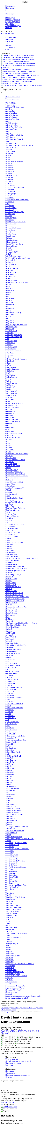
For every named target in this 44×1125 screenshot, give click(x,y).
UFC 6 (7, 925)
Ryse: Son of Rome (12, 722)
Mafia (7, 540)
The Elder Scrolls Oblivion (15, 861)
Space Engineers (11, 760)
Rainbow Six (10, 681)
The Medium (10, 873)
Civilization (9, 220)
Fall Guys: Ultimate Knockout (16, 359)
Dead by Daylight (11, 268)
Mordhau (8, 581)
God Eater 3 (9, 415)
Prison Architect (11, 663)
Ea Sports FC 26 (11, 331)
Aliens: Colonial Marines (14, 127)
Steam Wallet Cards (12, 788)
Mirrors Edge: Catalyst (13, 575)
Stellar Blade (10, 794)
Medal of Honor (11, 554)
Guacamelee (9, 431)
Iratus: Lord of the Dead (14, 498)
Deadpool (8, 278)
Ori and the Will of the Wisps (15, 625)
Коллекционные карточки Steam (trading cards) (23, 996)
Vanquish (8, 941)
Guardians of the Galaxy (14, 433)
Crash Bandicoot (11, 240)
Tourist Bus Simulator (13, 909)
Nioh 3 (7, 617)
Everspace (9, 355)
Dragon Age (9, 321)
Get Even (8, 409)
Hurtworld (9, 480)
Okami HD (9, 621)
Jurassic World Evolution (14, 502)
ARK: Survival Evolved (14, 139)
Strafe (7, 800)
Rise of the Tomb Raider (14, 704)
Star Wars (8, 778)
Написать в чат (10, 1010)
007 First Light (10, 103)
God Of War (9, 417)
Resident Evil (10, 696)
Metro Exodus (10, 562)
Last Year (8, 512)
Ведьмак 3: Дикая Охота (14, 988)
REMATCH (9, 691)
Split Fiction (9, 774)
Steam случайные (12, 99)
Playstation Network (12, 653)
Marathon (8, 548)
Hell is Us (9, 456)
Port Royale (9, 655)
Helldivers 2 (9, 462)
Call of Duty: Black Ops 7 (14, 212)
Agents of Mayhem (12, 119)
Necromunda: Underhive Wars (16, 607)
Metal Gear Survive (12, 560)
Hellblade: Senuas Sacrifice (15, 460)
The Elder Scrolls (11, 859)
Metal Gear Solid (11, 556)
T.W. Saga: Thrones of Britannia (17, 827)
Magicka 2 (9, 544)
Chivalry (8, 216)
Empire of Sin (10, 343)
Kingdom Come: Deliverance (15, 508)
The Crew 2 (9, 851)
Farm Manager (10, 367)
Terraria (8, 841)
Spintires (8, 770)
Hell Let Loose (10, 458)
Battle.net (8, 163)
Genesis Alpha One (12, 407)
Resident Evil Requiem (13, 698)
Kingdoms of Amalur (13, 510)
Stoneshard (9, 798)
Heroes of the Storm (12, 466)
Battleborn (9, 165)
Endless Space (10, 349)
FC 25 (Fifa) (9, 371)
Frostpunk (9, 397)
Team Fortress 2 (11, 833)
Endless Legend (11, 347)
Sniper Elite (9, 750)
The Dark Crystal (11, 855)
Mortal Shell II (10, 585)
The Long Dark (11, 871)
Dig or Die (9, 302)
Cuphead (8, 250)
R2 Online (9, 675)
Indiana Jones (10, 486)
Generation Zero (11, 405)
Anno (7, 131)
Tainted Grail (10, 829)
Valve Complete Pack (13, 937)
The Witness (9, 889)
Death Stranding (11, 280)
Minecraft (8, 573)
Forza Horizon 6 (11, 393)
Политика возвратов (13, 1063)
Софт (7, 49)
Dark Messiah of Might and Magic (17, 258)
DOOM (8, 317)
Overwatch (9, 635)
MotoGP (8, 589)
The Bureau (9, 847)
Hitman (8, 468)
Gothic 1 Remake (11, 419)
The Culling (9, 853)
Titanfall (8, 895)
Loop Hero (9, 530)
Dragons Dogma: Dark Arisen (16, 325)
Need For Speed (11, 609)
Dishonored (9, 308)
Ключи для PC (10, 37)
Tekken (8, 835)
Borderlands (9, 202)
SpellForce (9, 764)
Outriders (8, 631)
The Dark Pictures (11, 857)
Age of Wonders (11, 117)
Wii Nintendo (10, 966)
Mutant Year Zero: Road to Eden (17, 597)
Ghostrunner (9, 413)
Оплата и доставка (12, 20)
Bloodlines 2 (9, 198)
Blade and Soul (10, 190)
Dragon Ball (9, 323)
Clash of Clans (10, 224)
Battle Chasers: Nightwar (14, 161)
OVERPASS (10, 633)
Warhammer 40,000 (12, 956)
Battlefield (9, 167)
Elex (7, 339)
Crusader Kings (11, 246)
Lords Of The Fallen (12, 532)
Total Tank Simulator (12, 905)
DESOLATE (10, 288)
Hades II (8, 446)
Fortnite (8, 389)
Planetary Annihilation (13, 649)
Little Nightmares (11, 528)
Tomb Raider (10, 899)
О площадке (10, 18)
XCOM (8, 984)
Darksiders (9, 262)
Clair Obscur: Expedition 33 (15, 222)
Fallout (7, 363)
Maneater (8, 546)
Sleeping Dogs (10, 748)
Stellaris (8, 796)
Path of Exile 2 (10, 637)
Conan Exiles (10, 230)
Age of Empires (11, 113)
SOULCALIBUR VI (13, 756)
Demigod (8, 284)
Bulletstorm (9, 206)
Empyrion (9, 345)
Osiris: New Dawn (12, 627)
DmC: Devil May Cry (13, 312)
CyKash (8, 254)
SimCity (8, 746)
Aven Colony (10, 151)
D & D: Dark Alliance (13, 256)
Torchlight (9, 901)
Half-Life (8, 448)
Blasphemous (10, 192)
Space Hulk (9, 762)
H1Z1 (7, 441)
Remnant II (9, 693)
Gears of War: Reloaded (14, 403)
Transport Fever (11, 915)
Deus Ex (8, 296)
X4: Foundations (11, 982)
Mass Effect (9, 550)
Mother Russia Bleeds (13, 587)
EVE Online (9, 353)
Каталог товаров (7, 33)
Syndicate (8, 825)
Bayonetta (9, 179)
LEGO (7, 522)
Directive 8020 (10, 304)
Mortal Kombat (10, 583)
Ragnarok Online (11, 679)
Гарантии (9, 1065)
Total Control (10, 903)
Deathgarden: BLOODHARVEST (17, 282)
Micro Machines (11, 564)
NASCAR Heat (11, 603)
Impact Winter (10, 484)
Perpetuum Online (11, 643)
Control (8, 232)
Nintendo (8, 45)
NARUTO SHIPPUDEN (14, 601)
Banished (8, 155)
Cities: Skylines (10, 218)
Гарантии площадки (13, 26)
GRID (7, 425)
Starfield (8, 784)
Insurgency (9, 492)
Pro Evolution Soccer (13, 665)
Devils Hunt (9, 298)
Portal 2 (8, 657)
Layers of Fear (10, 514)
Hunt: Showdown (11, 478)
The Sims (8, 879)
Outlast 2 (8, 629)
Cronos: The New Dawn (14, 244)
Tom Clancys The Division (15, 897)
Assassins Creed (11, 143)
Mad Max (8, 538)
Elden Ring (9, 333)
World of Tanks (10, 970)
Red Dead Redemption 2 (14, 687)
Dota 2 (7, 319)
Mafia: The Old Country (14, 542)
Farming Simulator (12, 369)
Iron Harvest (9, 500)
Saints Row (9, 728)
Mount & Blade (11, 591)
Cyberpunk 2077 (11, 252)
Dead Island (9, 270)
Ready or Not (10, 683)
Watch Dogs (9, 962)
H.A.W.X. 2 (9, 439)
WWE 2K (9, 978)
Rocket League (10, 718)
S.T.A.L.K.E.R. (11, 724)
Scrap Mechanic (11, 730)
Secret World (10, 734)
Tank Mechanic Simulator (14, 831)
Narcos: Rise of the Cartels (14, 599)
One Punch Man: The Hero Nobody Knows (21, 623)
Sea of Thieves (10, 732)
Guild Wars (9, 435)
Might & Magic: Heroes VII (15, 571)
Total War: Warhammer (13, 907)
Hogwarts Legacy (11, 470)
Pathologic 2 (9, 639)
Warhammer (9, 954)
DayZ (7, 266)
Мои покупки (10, 6)
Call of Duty (9, 210)
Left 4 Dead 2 (10, 518)
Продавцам (9, 24)
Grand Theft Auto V (12, 421)
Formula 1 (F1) (10, 387)
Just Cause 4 (9, 504)
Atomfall (8, 149)
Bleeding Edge (10, 194)
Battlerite (8, 173)
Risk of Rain (9, 710)
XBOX (8, 43)
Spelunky (8, 766)
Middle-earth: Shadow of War (16, 568)
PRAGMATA (10, 659)
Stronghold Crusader (12, 808)
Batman (8, 157)
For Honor (9, 385)
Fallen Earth (9, 361)
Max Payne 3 (10, 552)
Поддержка (9, 8)
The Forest (9, 869)
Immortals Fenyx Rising (14, 482)
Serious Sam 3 (10, 738)
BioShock (9, 183)
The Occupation (11, 875)
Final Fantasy (10, 375)
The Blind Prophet (12, 845)
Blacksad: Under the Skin (14, 187)
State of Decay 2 (11, 786)
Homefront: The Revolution (15, 474)
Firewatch (9, 379)
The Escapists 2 (11, 863)
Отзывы (8, 28)
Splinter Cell (9, 772)
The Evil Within (11, 865)
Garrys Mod (9, 399)
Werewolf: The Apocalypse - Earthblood (19, 964)
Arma (7, 141)
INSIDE (8, 490)
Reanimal (8, 685)
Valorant (8, 935)
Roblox (8, 714)
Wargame (8, 952)
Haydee (8, 452)
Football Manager (11, 383)
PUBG (7, 669)
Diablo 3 (8, 300)
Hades (7, 444)
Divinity (8, 310)
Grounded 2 (9, 427)
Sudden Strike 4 (11, 820)
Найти (25, 2)
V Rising (8, 931)
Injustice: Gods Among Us (14, 488)
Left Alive (9, 520)
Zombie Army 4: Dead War (15, 986)
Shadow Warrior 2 (12, 742)
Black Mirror (10, 185)
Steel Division (10, 790)
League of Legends (12, 516)
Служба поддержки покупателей (18, 1061)
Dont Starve (9, 314)
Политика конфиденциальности (17, 1075)
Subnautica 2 (10, 818)
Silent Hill (9, 744)
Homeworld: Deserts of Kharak (16, 476)
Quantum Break (11, 673)
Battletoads (9, 177)
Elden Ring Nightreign (13, 335)
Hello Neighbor (11, 464)
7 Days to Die (10, 105)
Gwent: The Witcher (12, 437)
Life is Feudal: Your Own (14, 524)
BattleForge (9, 171)
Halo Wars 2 (9, 450)
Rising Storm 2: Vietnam (14, 708)
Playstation (9, 41)
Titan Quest (9, 893)
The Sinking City (11, 881)
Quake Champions (12, 671)
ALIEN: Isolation (11, 123)
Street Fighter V (11, 804)
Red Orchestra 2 (11, 689)
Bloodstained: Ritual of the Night (17, 200)
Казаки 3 (8, 994)
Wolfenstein (9, 968)
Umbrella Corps (11, 927)
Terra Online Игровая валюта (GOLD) (19, 839)
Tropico (8, 921)
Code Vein (9, 226)
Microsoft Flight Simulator (14, 566)
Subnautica (9, 816)
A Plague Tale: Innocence (14, 107)
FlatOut (8, 381)
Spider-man (9, 768)
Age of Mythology (12, 115)
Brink (7, 204)
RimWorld (9, 702)
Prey (7, 661)
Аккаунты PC (10, 47)
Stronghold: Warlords (13, 812)
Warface (8, 947)
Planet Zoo (9, 647)
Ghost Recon (10, 411)
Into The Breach (11, 494)
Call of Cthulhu (10, 208)
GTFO (7, 429)
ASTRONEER (10, 147)
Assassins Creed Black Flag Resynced (19, 145)
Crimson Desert (11, 242)
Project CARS (10, 667)
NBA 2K (8, 605)
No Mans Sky (10, 619)
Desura (7, 294)
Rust (7, 720)
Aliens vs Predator (12, 125)
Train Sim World (11, 913)
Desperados (9, 290)
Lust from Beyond (12, 536)
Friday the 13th (10, 395)
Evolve (7, 357)
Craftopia (8, 238)
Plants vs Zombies (11, 651)
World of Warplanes (12, 974)
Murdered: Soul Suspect (14, 593)
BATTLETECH (11, 175)
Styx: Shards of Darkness (14, 814)
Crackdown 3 (10, 236)
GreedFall (9, 423)
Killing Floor (10, 506)
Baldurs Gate (10, 153)
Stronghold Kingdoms (13, 810)
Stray (7, 802)
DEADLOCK (10, 276)
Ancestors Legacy (11, 129)
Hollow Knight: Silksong (14, 472)
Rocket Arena (10, 716)
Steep (7, 792)
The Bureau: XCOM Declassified (17, 849)
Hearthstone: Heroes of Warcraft (16, 454)
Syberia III (9, 823)
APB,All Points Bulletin (14, 135)
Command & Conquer (13, 228)
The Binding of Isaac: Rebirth (16, 843)
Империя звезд (11, 992)
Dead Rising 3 (10, 272)
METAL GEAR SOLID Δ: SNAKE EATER (21, 558)
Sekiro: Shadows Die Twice (15, 736)
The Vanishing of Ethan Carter (16, 885)
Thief (7, 891)
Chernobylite (10, 214)
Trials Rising (9, 917)
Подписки (9, 39)
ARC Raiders (10, 137)
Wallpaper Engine (11, 943)
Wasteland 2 (9, 960)
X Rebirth (9, 980)
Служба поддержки (12, 22)
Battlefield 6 (9, 169)
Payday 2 (8, 641)
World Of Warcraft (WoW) (14, 972)
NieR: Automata (11, 613)
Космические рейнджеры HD (16, 998)
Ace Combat (9, 111)
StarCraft (8, 782)
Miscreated (9, 577)
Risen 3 (8, 706)
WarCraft (8, 945)
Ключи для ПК (6, 1012)
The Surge (9, 883)
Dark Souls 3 (10, 260)
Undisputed (9, 929)
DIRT (7, 306)
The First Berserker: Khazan (15, 867)
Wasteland (9, 958)
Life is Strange (10, 526)
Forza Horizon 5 (11, 391)
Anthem (8, 133)
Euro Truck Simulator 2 (13, 351)
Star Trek (8, 776)
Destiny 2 (8, 292)
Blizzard (8, 196)
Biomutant (9, 181)
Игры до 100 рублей (13, 990)
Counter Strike (10, 234)
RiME (7, 700)
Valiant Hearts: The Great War (16, 933)
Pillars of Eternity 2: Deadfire (15, 645)
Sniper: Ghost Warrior (13, 752)
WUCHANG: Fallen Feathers (16, 976)
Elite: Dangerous (11, 341)
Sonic (7, 754)
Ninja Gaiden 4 (10, 615)
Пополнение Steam (12, 97)
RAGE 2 (8, 677)
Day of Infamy (10, 264)
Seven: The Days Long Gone (15, 740)
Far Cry (8, 365)
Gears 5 (8, 401)
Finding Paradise (11, 377)
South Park (9, 758)
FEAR (7, 373)
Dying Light (9, 329)
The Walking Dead (12, 887)
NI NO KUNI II (11, 611)
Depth (7, 286)
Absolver (8, 109)
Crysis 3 (8, 248)
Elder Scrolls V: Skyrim (13, 337)
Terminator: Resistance (13, 837)
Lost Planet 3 (10, 534)
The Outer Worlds (11, 877)
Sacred (7, 726)
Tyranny (8, 923)
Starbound (9, 780)
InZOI (7, 496)
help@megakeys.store (24, 1008)
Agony (7, 121)
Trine (7, 919)
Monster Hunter (11, 579)
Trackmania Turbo (12, 911)
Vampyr (8, 939)
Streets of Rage (10, 806)
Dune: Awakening (11, 327)
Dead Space (9, 274)
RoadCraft (9, 712)
